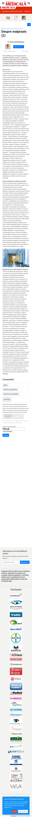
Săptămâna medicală (6, 28)
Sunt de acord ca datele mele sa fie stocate (8, 416)
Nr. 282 (13, 28)
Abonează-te (24, 562)
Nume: (5, 385)
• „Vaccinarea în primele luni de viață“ (11, 11)
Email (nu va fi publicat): (10, 389)
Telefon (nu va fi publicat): (11, 394)
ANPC (29, 816)
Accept (14, 811)
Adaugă (6, 435)
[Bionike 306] (16, 17)
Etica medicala (19, 28)
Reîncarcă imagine (7, 431)
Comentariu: (7, 399)
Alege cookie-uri (23, 811)
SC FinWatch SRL (21, 816)
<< (29, 24)
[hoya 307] (24, 17)
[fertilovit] (8, 17)
